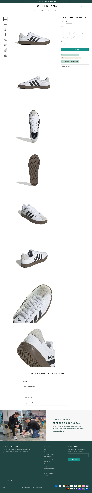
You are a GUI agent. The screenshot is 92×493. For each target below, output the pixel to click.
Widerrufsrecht (47, 466)
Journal (46, 475)
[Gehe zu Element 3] (5, 29)
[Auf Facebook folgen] (4, 480)
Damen (34, 10)
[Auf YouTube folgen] (11, 480)
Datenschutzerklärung (49, 468)
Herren (41, 10)
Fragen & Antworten (49, 452)
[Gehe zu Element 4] (5, 34)
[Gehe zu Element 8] (5, 55)
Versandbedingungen (49, 459)
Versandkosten (69, 23)
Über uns (57, 10)
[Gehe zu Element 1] (5, 19)
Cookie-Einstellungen (49, 473)
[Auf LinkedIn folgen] (15, 480)
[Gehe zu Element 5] (5, 40)
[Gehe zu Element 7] (5, 50)
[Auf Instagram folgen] (8, 480)
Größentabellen (48, 456)
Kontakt (46, 449)
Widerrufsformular (48, 463)
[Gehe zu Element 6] (5, 45)
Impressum (47, 461)
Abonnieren (74, 459)
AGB (45, 471)
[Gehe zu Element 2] (5, 24)
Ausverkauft (74, 49)
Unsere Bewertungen (49, 454)
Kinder (49, 10)
